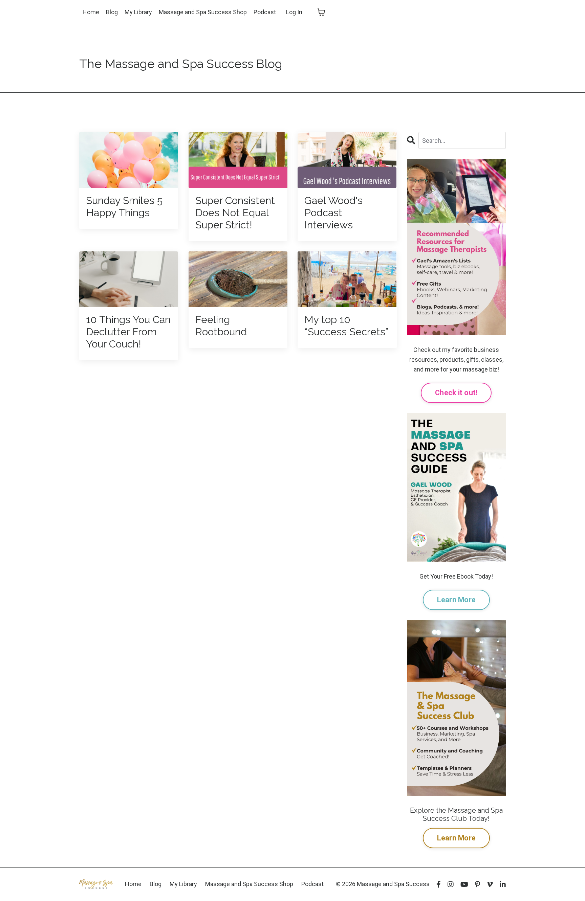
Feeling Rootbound (221, 326)
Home (91, 12)
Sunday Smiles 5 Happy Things (124, 207)
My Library (138, 12)
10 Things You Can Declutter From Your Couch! (128, 332)
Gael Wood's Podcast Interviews (333, 213)
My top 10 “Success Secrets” (346, 326)
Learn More (456, 599)
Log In (294, 12)
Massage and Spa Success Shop (203, 12)
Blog (112, 12)
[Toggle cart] (321, 12)
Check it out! (456, 392)
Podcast (265, 12)
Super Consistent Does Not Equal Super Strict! (235, 213)
